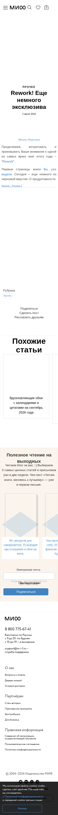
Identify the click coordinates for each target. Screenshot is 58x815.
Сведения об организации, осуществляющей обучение (20, 737)
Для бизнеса (12, 720)
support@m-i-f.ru (15, 648)
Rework (8, 161)
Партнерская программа (18, 709)
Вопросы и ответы (15, 675)
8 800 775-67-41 (18, 629)
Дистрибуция (12, 714)
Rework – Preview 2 (12, 186)
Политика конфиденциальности (23, 749)
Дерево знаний (13, 680)
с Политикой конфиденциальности (23, 796)
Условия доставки (15, 686)
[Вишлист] (38, 8)
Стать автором (13, 703)
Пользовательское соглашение (22, 744)
